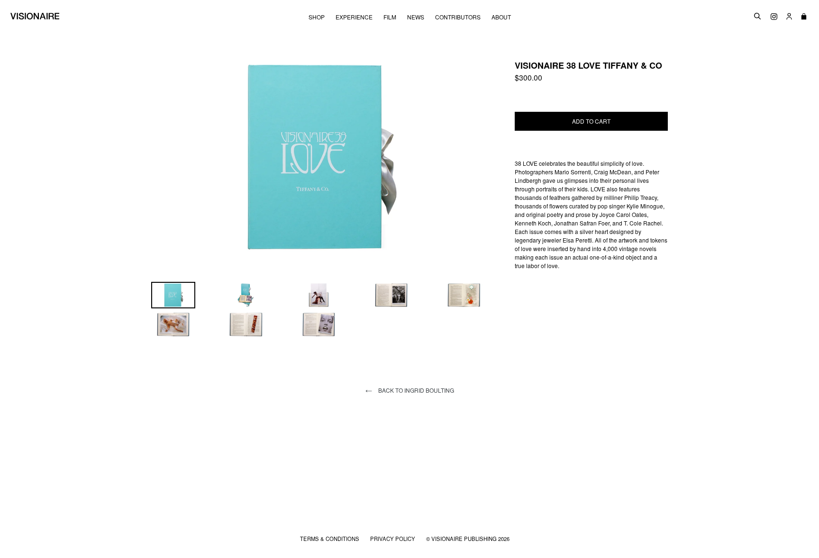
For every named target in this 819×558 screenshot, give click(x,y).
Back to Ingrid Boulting (415, 390)
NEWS (415, 17)
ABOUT (501, 17)
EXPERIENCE (354, 17)
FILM (389, 17)
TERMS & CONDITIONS (330, 538)
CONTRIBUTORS (458, 17)
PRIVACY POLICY (393, 538)
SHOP (317, 17)
